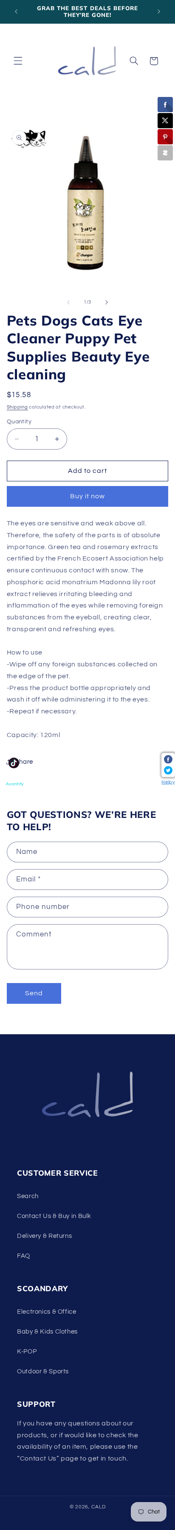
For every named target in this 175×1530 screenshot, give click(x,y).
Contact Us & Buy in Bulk (54, 1216)
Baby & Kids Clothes (47, 1331)
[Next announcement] (159, 11)
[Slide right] (106, 302)
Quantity (19, 422)
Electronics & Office (46, 1312)
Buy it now (87, 496)
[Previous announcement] (16, 11)
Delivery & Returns (44, 1236)
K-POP (27, 1351)
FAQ (23, 1256)
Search (28, 1196)
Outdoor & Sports (43, 1371)
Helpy (168, 782)
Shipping (17, 407)
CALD (98, 1507)
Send (34, 993)
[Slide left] (68, 302)
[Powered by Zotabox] (165, 152)
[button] (18, 61)
